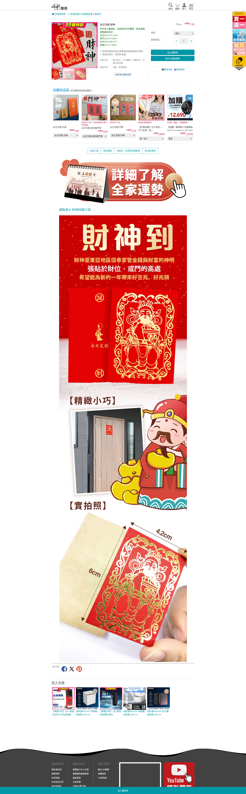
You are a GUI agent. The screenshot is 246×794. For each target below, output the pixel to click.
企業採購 (77, 782)
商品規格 (107, 151)
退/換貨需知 (150, 151)
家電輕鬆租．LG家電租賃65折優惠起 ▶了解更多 (78, 14)
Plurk (79, 669)
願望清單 (168, 69)
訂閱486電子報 (79, 786)
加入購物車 (123, 791)
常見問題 (56, 778)
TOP (239, 68)
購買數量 (155, 40)
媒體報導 (102, 774)
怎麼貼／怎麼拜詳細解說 (128, 151)
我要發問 (180, 69)
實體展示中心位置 (81, 769)
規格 (153, 33)
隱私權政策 (57, 769)
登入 (184, 9)
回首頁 (59, 7)
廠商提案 (77, 778)
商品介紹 (94, 151)
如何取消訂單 (57, 782)
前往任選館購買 (172, 58)
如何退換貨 (57, 786)
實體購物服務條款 (81, 774)
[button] (190, 116)
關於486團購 (103, 769)
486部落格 (102, 778)
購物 (177, 9)
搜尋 (170, 9)
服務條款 (56, 774)
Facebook (64, 669)
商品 (191, 9)
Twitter (72, 669)
